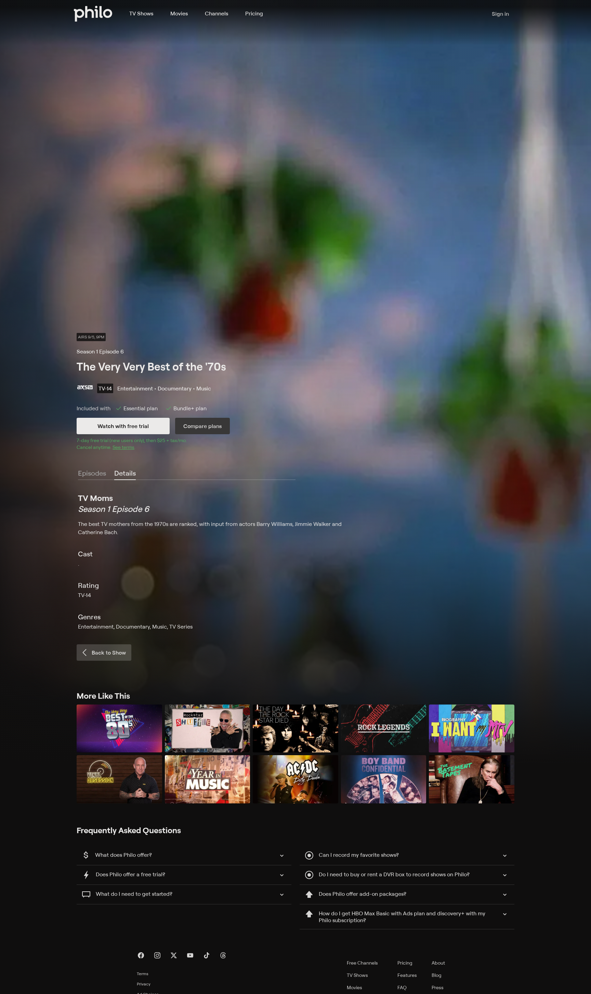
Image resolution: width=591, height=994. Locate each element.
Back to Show (109, 652)
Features (407, 975)
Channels (216, 13)
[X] (174, 955)
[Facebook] (141, 955)
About (438, 963)
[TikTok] (206, 955)
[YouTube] (190, 955)
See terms (123, 447)
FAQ (402, 987)
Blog (437, 975)
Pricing (254, 13)
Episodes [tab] (92, 473)
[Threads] (223, 955)
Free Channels (362, 963)
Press (438, 987)
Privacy (143, 983)
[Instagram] (157, 955)
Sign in (500, 13)
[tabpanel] (295, 561)
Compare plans (202, 426)
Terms (142, 973)
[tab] (125, 473)
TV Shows (141, 13)
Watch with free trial (123, 426)
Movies (179, 13)
